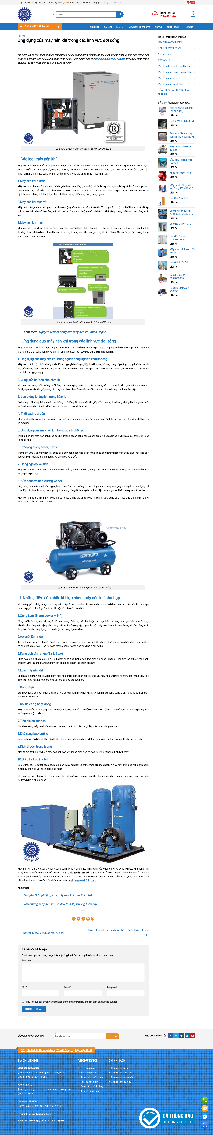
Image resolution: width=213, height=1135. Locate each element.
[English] (189, 2)
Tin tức (158, 27)
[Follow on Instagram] (176, 1035)
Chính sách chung (119, 1068)
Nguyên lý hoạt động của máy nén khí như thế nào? (58, 895)
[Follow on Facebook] (170, 1035)
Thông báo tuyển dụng (92, 1077)
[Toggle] (194, 42)
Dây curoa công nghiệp (170, 42)
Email (67, 987)
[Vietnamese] (193, 2)
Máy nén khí (164, 54)
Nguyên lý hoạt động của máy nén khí (43, 932)
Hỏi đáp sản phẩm (89, 1082)
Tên (24, 987)
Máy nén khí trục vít (139, 27)
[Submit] (120, 14)
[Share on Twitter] (78, 918)
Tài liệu (108, 27)
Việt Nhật (65, 2)
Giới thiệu (95, 27)
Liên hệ (189, 27)
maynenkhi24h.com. (85, 880)
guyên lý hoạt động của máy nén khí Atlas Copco (72, 332)
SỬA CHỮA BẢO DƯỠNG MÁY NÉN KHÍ (174, 92)
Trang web (112, 987)
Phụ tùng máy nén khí (169, 78)
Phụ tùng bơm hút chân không (174, 66)
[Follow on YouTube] (192, 1035)
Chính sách (173, 27)
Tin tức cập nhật (89, 1072)
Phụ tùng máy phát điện (170, 84)
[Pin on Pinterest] (88, 918)
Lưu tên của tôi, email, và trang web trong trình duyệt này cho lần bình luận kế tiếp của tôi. (71, 1002)
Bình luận (27, 960)
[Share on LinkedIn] (92, 918)
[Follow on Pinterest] (187, 1035)
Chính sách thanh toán (122, 1072)
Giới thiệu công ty (89, 1068)
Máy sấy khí (164, 59)
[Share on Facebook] (74, 918)
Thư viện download (90, 1091)
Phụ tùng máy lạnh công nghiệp (175, 72)
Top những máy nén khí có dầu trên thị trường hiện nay (60, 904)
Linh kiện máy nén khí (169, 47)
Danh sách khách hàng (92, 1086)
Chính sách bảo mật (121, 1082)
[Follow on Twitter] (181, 1035)
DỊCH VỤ (120, 27)
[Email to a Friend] (83, 918)
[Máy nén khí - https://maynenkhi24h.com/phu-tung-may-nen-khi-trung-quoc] (33, 14)
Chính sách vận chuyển (122, 1077)
